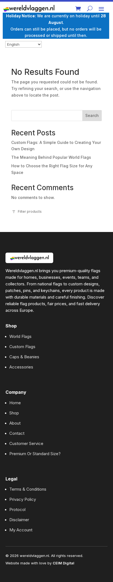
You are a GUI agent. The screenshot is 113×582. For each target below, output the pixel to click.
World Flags (20, 336)
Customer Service (26, 443)
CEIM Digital (63, 563)
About (15, 423)
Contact (16, 433)
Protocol (17, 509)
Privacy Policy (22, 499)
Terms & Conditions (27, 489)
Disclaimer (19, 519)
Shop (14, 413)
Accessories (21, 367)
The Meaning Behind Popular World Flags (51, 157)
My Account (20, 529)
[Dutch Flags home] (29, 258)
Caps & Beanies (24, 356)
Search (92, 115)
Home (15, 402)
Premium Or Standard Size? (35, 453)
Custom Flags (22, 346)
